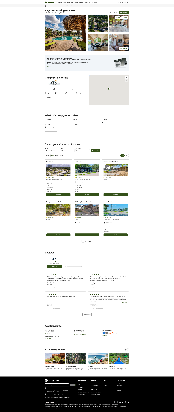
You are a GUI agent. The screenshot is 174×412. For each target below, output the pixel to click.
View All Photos (123, 48)
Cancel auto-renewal (95, 394)
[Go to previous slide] (48, 170)
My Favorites (101, 5)
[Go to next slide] (69, 170)
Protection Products (83, 2)
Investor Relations (93, 404)
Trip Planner (80, 387)
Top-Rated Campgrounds (83, 5)
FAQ (105, 383)
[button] (49, 66)
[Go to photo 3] (55, 174)
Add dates (58, 194)
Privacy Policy (58, 397)
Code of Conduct (115, 404)
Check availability (124, 12)
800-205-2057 (50, 394)
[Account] (128, 2)
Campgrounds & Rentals (72, 2)
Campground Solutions (96, 392)
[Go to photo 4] (56, 174)
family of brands (65, 390)
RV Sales (119, 388)
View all (51, 130)
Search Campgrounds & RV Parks (62, 5)
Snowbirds (73, 5)
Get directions (48, 333)
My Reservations (93, 5)
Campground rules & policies (80, 334)
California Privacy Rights (66, 397)
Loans (90, 2)
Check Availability (95, 150)
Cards (122, 155)
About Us (106, 385)
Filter (48, 155)
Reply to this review (56, 308)
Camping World (120, 383)
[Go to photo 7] (60, 174)
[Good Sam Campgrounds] (52, 380)
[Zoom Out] (126, 80)
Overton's (119, 385)
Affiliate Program (94, 385)
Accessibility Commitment (105, 404)
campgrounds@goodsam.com (62, 394)
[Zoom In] (126, 77)
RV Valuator (94, 2)
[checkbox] (45, 388)
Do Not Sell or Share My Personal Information (69, 404)
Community (106, 388)
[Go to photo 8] (61, 174)
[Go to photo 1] (81, 174)
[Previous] (125, 349)
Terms (99, 404)
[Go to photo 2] (82, 174)
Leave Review (54, 266)
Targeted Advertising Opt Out (83, 404)
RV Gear (119, 390)
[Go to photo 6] (87, 174)
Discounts (104, 335)
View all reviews (87, 314)
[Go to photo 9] (62, 174)
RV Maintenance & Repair (123, 392)
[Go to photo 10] (92, 174)
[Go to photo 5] (57, 174)
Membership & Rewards (61, 2)
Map (127, 155)
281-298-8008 (48, 338)
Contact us (48, 97)
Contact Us (93, 383)
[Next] (128, 349)
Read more (124, 302)
